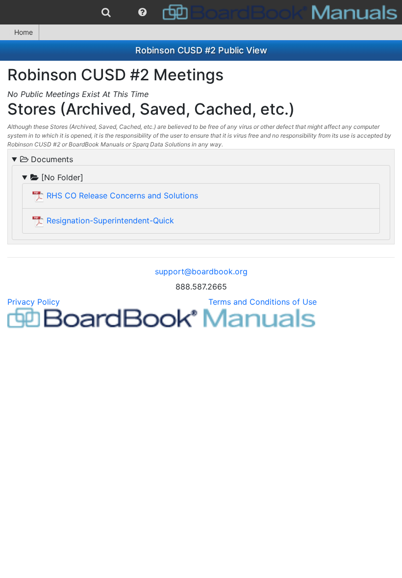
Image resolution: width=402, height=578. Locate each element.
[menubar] (201, 12)
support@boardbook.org (201, 271)
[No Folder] (61, 177)
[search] (106, 12)
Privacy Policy (33, 302)
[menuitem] (106, 12)
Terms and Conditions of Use (262, 302)
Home (23, 32)
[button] (142, 12)
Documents (50, 159)
